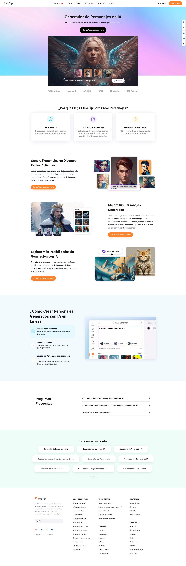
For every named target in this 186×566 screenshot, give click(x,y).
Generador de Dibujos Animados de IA (93, 469)
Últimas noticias (135, 530)
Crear (69, 3)
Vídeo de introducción (80, 519)
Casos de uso (103, 534)
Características (103, 553)
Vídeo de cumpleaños (80, 530)
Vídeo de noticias (78, 511)
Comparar (102, 538)
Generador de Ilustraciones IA (136, 459)
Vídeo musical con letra (81, 526)
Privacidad (133, 553)
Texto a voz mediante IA (106, 503)
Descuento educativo (136, 550)
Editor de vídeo (78, 542)
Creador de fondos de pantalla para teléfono (55, 459)
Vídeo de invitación (79, 534)
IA (78, 3)
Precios (111, 3)
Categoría (102, 542)
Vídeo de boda (77, 522)
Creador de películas (79, 546)
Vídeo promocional (79, 503)
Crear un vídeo (175, 3)
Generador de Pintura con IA (131, 449)
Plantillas (57, 3)
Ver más (76, 550)
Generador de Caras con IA (99, 459)
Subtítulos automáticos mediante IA (110, 507)
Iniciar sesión (161, 3)
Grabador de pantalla (105, 515)
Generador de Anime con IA (94, 449)
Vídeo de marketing (79, 507)
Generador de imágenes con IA (56, 449)
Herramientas (88, 3)
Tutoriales (133, 511)
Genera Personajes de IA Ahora (43, 187)
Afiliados (133, 534)
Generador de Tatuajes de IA (134, 469)
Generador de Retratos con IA (52, 469)
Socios (132, 538)
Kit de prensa (134, 542)
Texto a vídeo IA (104, 511)
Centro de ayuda (135, 503)
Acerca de (133, 526)
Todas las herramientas (106, 519)
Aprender (101, 3)
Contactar (133, 507)
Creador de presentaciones (82, 538)
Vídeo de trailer (78, 515)
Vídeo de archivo (104, 550)
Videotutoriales (135, 515)
